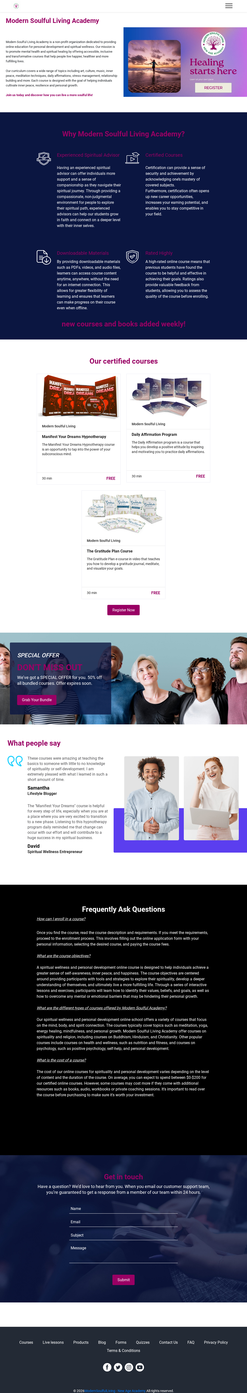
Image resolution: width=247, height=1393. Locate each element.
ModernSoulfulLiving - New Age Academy (115, 1391)
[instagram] (129, 1367)
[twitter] (118, 1367)
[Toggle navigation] (229, 6)
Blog (102, 1342)
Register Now (123, 610)
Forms (121, 1342)
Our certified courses (123, 361)
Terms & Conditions (123, 1350)
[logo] (16, 6)
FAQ (190, 1342)
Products (81, 1342)
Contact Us (168, 1342)
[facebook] (107, 1367)
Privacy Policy (216, 1342)
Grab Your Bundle (37, 700)
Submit (123, 1280)
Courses (26, 1342)
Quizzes (143, 1342)
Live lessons (53, 1342)
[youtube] (140, 1367)
